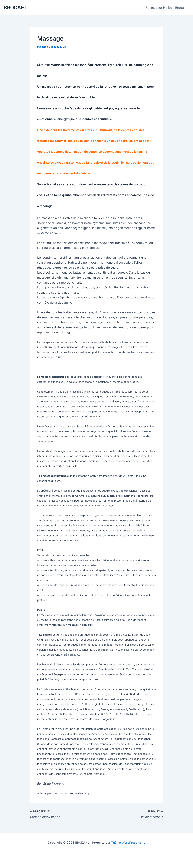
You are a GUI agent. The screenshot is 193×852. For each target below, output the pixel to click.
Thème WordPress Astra (128, 842)
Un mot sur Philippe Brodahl (166, 7)
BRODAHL (15, 7)
